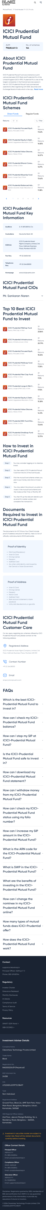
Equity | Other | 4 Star (15, 377)
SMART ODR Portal (10, 1024)
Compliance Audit (9, 1003)
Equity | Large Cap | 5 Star (17, 177)
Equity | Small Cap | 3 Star (17, 435)
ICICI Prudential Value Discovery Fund (23, 152)
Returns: (6, 121)
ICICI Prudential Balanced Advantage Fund (25, 185)
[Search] (35, 2)
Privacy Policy (7, 1010)
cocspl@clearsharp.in (17, 1170)
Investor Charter (8, 988)
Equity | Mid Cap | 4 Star (16, 330)
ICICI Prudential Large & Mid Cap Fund (23, 386)
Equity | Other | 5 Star (15, 165)
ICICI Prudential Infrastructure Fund (22, 340)
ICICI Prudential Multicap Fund (20, 363)
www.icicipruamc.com (27, 273)
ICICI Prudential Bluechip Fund (20, 175)
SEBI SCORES (8, 1027)
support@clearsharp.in (11, 967)
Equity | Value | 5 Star (15, 154)
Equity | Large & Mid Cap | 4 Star (19, 388)
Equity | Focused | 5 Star (16, 131)
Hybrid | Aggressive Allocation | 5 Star (20, 142)
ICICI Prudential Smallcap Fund (20, 433)
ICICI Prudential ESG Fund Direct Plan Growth (26, 421)
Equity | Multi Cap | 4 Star (16, 365)
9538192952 (11, 1180)
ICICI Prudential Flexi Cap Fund (20, 374)
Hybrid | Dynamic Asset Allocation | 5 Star (20, 189)
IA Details (6, 999)
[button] (13, 114)
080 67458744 (12, 1155)
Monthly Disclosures (10, 995)
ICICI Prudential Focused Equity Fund (22, 128)
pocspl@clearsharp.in (17, 1158)
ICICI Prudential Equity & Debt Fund (22, 140)
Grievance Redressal (10, 991)
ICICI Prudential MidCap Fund (20, 328)
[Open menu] (41, 2)
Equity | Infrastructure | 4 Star (18, 342)
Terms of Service (8, 1006)
